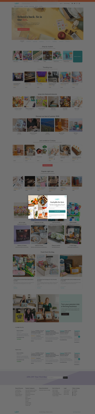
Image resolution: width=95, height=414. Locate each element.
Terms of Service (51, 215)
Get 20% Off (57, 211)
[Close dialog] (65, 196)
